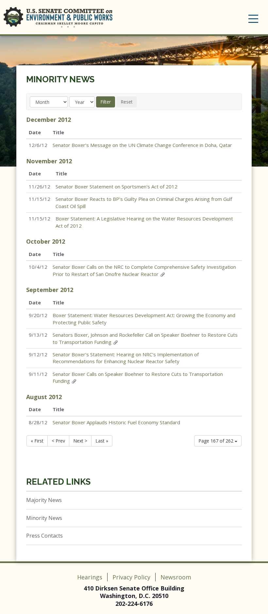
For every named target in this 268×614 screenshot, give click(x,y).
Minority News (60, 79)
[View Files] (162, 274)
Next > (80, 441)
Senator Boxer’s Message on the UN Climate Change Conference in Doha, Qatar (142, 145)
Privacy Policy (131, 577)
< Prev (58, 441)
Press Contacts (44, 535)
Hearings (89, 577)
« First (37, 441)
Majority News (44, 500)
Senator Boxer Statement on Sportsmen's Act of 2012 (116, 186)
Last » (101, 441)
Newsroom (175, 577)
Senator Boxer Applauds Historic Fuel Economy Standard (116, 422)
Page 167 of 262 (216, 441)
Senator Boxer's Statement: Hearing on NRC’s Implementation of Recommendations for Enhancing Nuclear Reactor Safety (126, 357)
